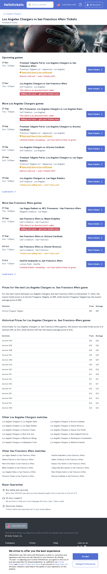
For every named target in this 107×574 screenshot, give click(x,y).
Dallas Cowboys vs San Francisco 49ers (67, 459)
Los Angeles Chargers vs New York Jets (18, 434)
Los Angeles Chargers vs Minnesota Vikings (19, 438)
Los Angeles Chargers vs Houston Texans (18, 430)
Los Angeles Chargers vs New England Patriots (69, 434)
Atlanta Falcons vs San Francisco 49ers (18, 459)
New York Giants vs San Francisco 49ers (18, 464)
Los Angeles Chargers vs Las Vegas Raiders (19, 426)
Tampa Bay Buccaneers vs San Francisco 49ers (70, 468)
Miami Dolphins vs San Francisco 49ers (17, 468)
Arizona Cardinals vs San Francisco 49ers (67, 476)
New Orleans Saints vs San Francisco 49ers (68, 472)
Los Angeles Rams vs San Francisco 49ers (19, 472)
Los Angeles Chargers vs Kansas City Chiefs (68, 430)
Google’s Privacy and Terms (29, 564)
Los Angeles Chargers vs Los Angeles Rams (19, 422)
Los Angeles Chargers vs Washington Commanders (71, 438)
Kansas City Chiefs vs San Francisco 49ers (68, 464)
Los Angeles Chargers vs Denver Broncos (67, 426)
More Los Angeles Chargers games (23, 103)
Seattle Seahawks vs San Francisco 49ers (68, 455)
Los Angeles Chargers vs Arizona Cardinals (67, 422)
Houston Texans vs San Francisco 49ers (18, 476)
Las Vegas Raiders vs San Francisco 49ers (19, 455)
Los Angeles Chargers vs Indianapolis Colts (19, 442)
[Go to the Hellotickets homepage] (14, 4)
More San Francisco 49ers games (22, 202)
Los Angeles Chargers (12, 14)
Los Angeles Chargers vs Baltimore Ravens (67, 442)
